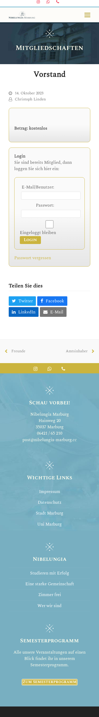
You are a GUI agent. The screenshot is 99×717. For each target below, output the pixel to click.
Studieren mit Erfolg (49, 573)
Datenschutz (50, 502)
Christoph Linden (30, 99)
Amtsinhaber (78, 353)
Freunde (17, 353)
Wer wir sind (49, 606)
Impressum (49, 492)
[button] (87, 15)
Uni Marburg (49, 524)
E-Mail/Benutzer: (38, 187)
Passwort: (45, 205)
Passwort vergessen (32, 258)
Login (30, 240)
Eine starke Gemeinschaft (49, 584)
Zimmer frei (49, 595)
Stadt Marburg (49, 513)
